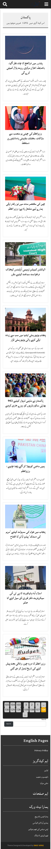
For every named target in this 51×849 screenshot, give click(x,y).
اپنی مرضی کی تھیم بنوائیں (38, 829)
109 (26, 709)
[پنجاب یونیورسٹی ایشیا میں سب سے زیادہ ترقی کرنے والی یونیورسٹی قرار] (25, 319)
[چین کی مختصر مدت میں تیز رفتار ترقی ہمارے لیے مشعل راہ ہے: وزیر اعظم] (25, 188)
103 (18, 704)
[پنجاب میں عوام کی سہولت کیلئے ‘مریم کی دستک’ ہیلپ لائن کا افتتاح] (25, 516)
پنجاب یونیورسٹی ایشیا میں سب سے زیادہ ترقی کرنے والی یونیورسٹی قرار (25, 337)
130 (7, 709)
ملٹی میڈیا (44, 783)
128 (18, 709)
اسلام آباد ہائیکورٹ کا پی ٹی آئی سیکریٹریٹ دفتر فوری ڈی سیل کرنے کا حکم (25, 598)
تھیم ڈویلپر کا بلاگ (41, 835)
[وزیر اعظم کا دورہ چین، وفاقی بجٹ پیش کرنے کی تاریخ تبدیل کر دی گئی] (25, 648)
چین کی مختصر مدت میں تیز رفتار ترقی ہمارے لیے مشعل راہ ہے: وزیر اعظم (25, 206)
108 (32, 709)
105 (7, 704)
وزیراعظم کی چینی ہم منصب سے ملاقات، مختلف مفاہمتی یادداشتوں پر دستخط (25, 138)
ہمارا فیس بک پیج (41, 816)
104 (12, 704)
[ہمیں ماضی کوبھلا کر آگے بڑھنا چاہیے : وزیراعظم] (25, 451)
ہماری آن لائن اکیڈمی (40, 823)
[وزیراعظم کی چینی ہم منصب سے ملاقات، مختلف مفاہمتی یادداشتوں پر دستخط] (25, 118)
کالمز (46, 771)
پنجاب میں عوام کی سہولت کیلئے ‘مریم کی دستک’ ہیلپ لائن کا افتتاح (25, 534)
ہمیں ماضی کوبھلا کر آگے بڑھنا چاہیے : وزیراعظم (25, 468)
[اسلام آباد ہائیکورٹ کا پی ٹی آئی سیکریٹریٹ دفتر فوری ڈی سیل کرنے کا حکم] (25, 578)
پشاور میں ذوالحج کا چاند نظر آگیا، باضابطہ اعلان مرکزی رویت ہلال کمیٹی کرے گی (26, 68)
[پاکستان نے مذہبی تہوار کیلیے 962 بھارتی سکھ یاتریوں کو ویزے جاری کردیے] (25, 385)
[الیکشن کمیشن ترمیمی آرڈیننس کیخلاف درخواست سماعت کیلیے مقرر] (25, 254)
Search (44, 720)
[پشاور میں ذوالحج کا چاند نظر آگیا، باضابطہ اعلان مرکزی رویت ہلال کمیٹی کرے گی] (25, 48)
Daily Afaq (39, 845)
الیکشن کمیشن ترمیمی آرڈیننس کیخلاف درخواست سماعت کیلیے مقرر (25, 272)
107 (38, 709)
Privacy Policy (41, 750)
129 (12, 709)
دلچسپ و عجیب (42, 777)
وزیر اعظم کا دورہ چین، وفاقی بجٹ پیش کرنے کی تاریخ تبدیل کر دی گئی (25, 666)
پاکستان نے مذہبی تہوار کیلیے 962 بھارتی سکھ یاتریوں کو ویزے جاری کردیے (25, 403)
